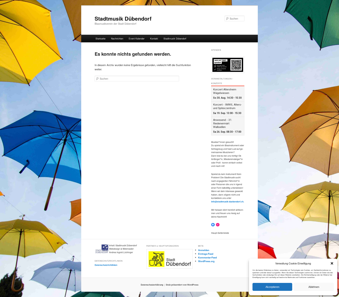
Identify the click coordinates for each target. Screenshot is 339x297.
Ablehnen (313, 286)
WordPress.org (206, 261)
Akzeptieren (272, 286)
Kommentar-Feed (207, 257)
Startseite (100, 38)
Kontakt (154, 38)
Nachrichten (117, 38)
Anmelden (203, 250)
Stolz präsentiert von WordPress (182, 284)
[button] (332, 263)
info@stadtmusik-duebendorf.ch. (227, 201)
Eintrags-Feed (205, 253)
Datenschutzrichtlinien (106, 265)
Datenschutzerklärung (152, 284)
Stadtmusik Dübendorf (123, 18)
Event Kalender (136, 38)
